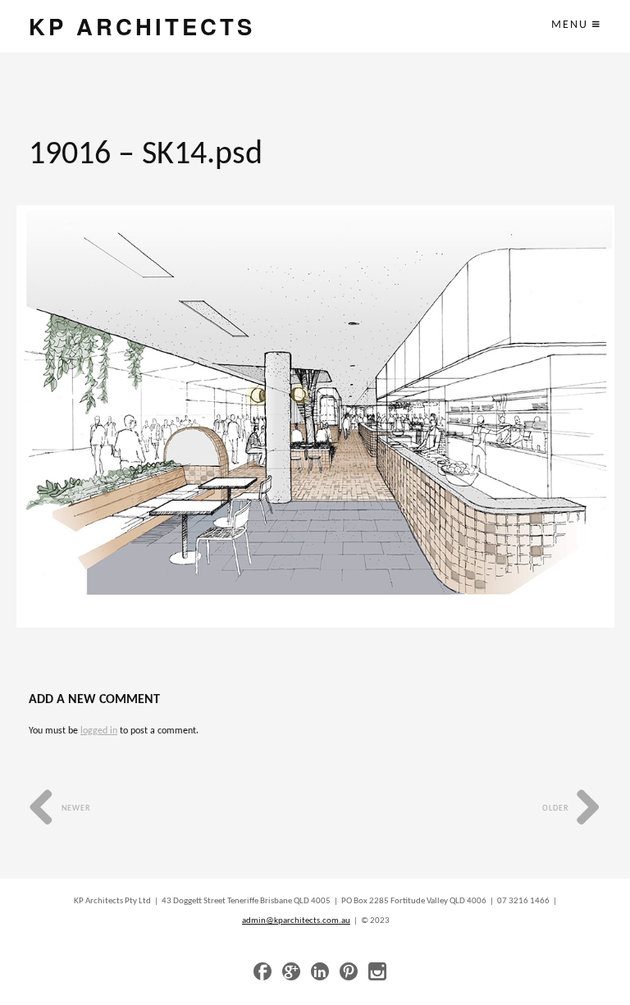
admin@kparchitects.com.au (296, 920)
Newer (74, 808)
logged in (98, 731)
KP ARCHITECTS (142, 26)
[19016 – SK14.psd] (315, 416)
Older (556, 808)
